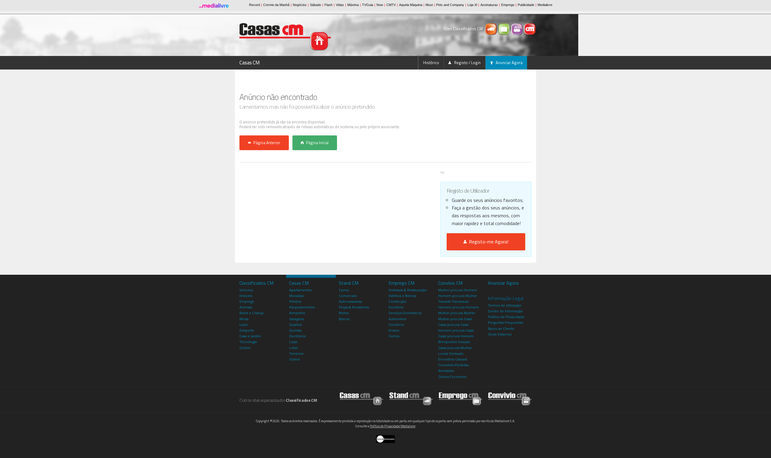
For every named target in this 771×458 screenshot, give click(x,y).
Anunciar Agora (509, 63)
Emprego (246, 301)
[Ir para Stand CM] (411, 398)
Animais (245, 307)
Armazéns (297, 313)
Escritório (396, 307)
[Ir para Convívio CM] (510, 398)
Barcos (344, 319)
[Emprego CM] (504, 29)
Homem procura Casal (456, 330)
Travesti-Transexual (453, 301)
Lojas (293, 342)
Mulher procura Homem (457, 290)
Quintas (295, 330)
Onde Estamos (499, 334)
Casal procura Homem (456, 336)
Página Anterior (266, 143)
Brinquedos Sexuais (454, 342)
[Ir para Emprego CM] (460, 398)
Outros (244, 348)
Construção (397, 301)
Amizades (446, 370)
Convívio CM (450, 282)
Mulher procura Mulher (456, 313)
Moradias (296, 296)
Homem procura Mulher (457, 296)
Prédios (295, 301)
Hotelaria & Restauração (408, 290)
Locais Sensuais (450, 353)
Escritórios (297, 336)
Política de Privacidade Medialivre (392, 426)
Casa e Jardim (250, 336)
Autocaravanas (350, 301)
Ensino (394, 330)
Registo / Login (467, 63)
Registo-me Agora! (487, 241)
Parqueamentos (302, 307)
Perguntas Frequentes (505, 322)
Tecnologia (248, 342)
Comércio (396, 324)
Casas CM (249, 63)
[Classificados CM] (530, 29)
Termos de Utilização (504, 305)
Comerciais (348, 296)
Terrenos (296, 353)
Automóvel (397, 319)
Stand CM (348, 282)
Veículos (246, 290)
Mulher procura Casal (455, 319)
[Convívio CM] (517, 29)
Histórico (431, 63)
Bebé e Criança (251, 313)
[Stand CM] (491, 29)
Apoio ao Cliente (501, 328)
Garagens (296, 319)
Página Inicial (317, 143)
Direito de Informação (505, 311)
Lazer (243, 324)
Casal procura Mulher (455, 348)
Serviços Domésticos (405, 313)
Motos (344, 313)
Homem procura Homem (458, 307)
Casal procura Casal (453, 324)
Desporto (246, 330)
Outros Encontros (452, 376)
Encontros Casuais (452, 359)
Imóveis (245, 296)
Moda (243, 319)
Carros (344, 290)
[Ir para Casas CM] (361, 398)
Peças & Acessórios (354, 307)
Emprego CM (401, 282)
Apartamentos (300, 290)
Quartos (295, 324)
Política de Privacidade (506, 317)
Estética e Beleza (402, 296)
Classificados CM (256, 282)
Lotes (293, 348)
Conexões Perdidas (453, 365)
